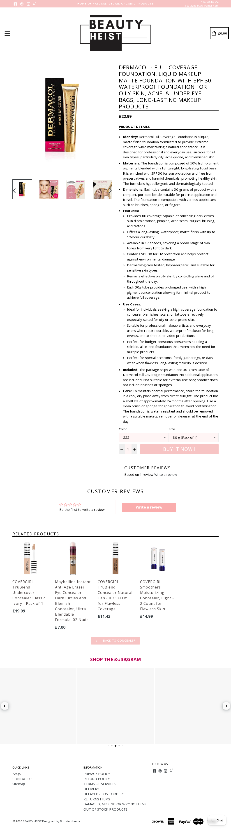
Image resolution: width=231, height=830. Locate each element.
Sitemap (18, 783)
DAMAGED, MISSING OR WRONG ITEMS (114, 804)
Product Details (134, 126)
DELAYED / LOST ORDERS (104, 794)
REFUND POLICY (96, 778)
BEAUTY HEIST (32, 821)
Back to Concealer (119, 640)
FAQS (16, 773)
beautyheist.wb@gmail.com (202, 5)
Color (123, 429)
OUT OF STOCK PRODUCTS (105, 809)
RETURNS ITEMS (96, 799)
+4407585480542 (209, 1)
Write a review (165, 474)
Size (172, 429)
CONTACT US (22, 778)
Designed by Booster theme (61, 821)
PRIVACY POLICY (96, 773)
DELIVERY (91, 789)
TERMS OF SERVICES (99, 783)
